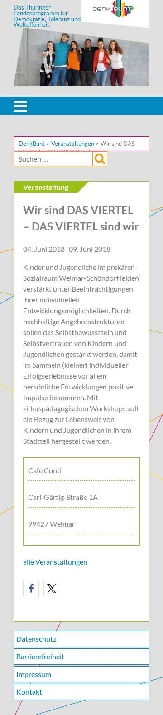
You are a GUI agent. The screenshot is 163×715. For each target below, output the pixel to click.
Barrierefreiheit (40, 656)
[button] (31, 588)
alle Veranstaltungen (55, 561)
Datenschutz (36, 638)
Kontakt (29, 691)
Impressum (33, 674)
